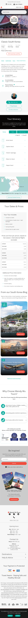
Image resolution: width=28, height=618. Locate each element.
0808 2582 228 (20, 7)
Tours (14, 60)
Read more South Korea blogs (14, 378)
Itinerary (4, 131)
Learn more (17, 613)
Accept (10, 615)
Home (2, 60)
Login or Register (18, 4)
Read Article (21, 334)
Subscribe (14, 463)
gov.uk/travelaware (5, 589)
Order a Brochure (14, 109)
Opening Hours (14, 526)
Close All (24, 135)
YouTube (18, 514)
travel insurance (18, 597)
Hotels (13, 131)
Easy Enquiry (14, 106)
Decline (17, 615)
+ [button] (2, 179)
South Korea (8, 60)
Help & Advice (7, 557)
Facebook (10, 514)
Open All (18, 135)
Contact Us (14, 539)
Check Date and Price (15, 53)
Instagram (14, 514)
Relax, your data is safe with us (15, 467)
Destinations (7, 554)
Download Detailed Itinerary (14, 197)
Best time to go (22, 131)
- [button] (2, 181)
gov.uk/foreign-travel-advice (7, 592)
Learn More (14, 84)
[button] (26, 7)
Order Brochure (14, 499)
